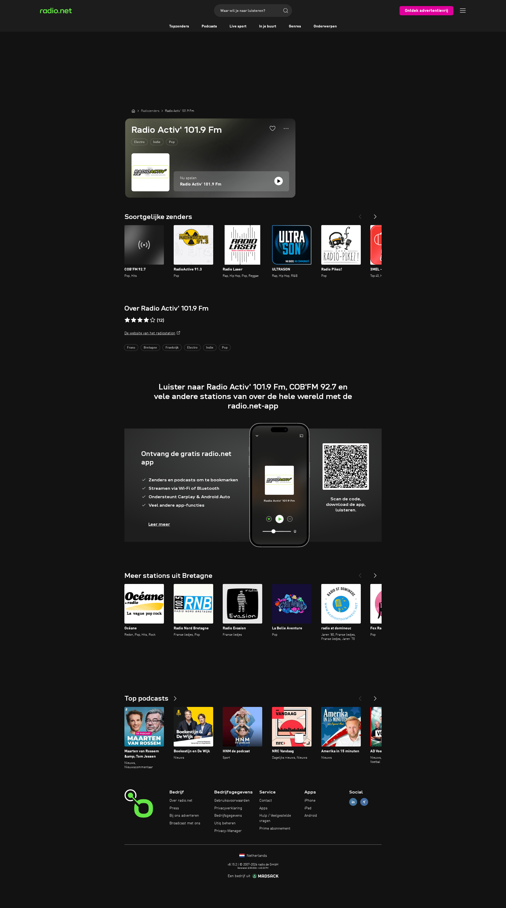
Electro (139, 142)
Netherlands (256, 856)
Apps (263, 808)
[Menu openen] (463, 10)
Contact (265, 800)
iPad (308, 808)
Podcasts (209, 26)
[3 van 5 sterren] (140, 320)
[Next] (375, 214)
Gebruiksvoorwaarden (232, 800)
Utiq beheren (225, 823)
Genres (295, 26)
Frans (131, 347)
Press (174, 808)
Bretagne (150, 347)
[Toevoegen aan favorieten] (272, 128)
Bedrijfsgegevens (228, 815)
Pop (172, 142)
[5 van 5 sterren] (152, 320)
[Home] (133, 111)
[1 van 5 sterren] (127, 320)
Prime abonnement (274, 828)
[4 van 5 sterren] (146, 320)
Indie (156, 142)
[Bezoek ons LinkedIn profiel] (353, 802)
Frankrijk (172, 347)
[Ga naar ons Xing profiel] (364, 802)
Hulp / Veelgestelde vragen (275, 818)
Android (310, 815)
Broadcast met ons (184, 823)
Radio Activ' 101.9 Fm (200, 184)
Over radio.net (180, 800)
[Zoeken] (286, 10)
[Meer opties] (286, 128)
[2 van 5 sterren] (133, 320)
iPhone (309, 800)
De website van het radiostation (149, 333)
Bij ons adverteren (184, 815)
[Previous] (360, 214)
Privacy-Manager (228, 831)
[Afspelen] (278, 181)
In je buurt (267, 26)
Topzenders (179, 26)
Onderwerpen (325, 26)
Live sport (238, 26)
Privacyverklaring (228, 808)
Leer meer (159, 524)
